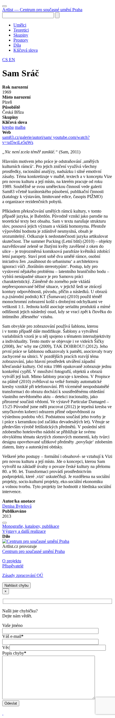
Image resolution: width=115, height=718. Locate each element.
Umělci (19, 25)
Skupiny (20, 35)
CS (5, 59)
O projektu (11, 560)
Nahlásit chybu (16, 585)
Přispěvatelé (12, 566)
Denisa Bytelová (17, 506)
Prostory (20, 40)
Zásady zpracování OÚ (22, 575)
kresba (8, 127)
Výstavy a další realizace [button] (24, 531)
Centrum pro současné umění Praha (33, 551)
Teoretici (21, 30)
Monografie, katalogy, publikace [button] (30, 526)
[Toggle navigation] (4, 6)
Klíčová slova (25, 50)
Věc (5, 647)
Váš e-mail (12, 636)
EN (12, 59)
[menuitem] (63, 25)
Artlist (42, 9)
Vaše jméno (12, 625)
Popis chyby (14, 653)
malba (20, 127)
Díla (17, 45)
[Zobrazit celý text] (4, 523)
